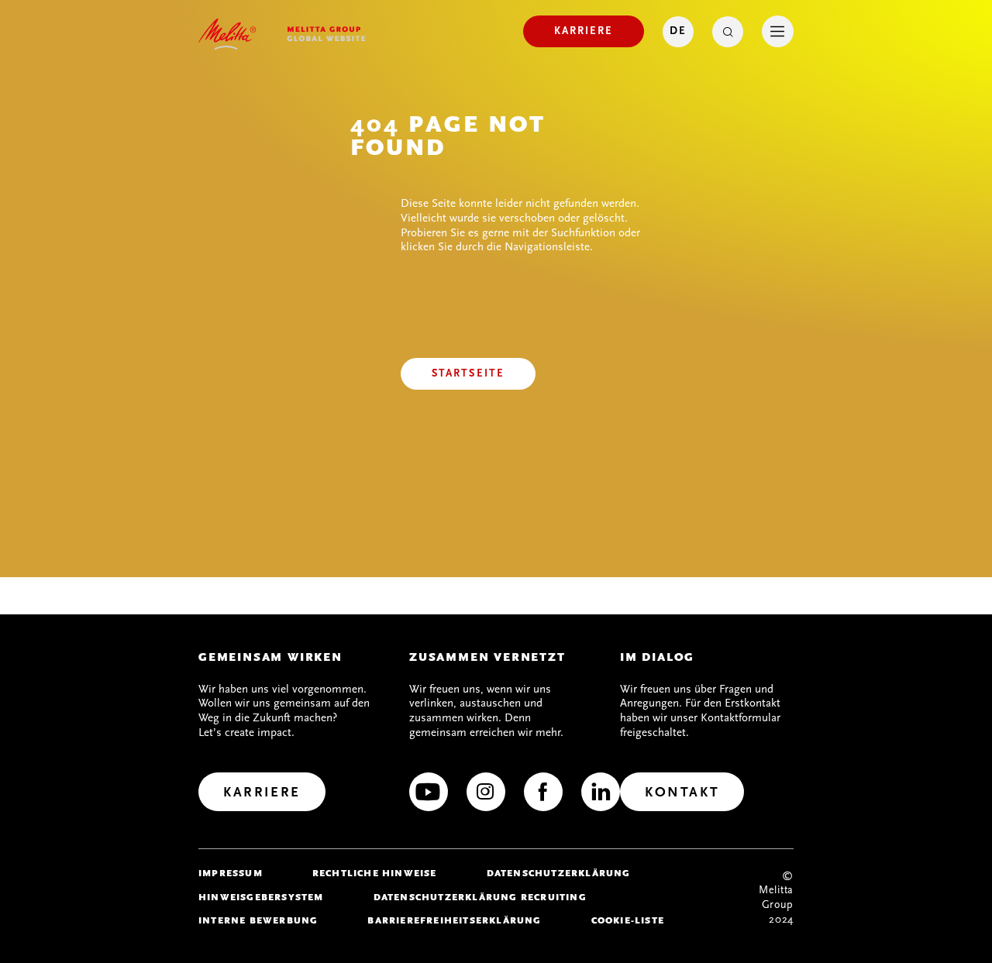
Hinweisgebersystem (261, 897)
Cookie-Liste (627, 920)
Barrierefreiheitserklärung (454, 920)
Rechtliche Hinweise (374, 873)
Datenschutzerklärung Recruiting (480, 897)
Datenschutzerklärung (559, 873)
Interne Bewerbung (258, 920)
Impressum (230, 873)
